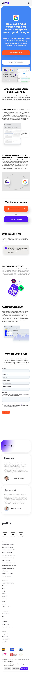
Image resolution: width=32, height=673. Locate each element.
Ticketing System (6, 560)
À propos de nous (6, 634)
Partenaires (5, 636)
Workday (4, 599)
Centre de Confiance (7, 627)
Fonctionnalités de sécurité (9, 565)
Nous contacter (6, 639)
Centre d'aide (5, 624)
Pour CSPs (4, 641)
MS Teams (4, 585)
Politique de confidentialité (22, 659)
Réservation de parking (8, 558)
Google (4, 591)
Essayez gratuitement (7, 573)
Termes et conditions (7, 659)
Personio (4, 593)
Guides (3, 619)
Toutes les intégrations (8, 583)
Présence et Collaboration (8, 550)
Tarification (5, 571)
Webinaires (5, 621)
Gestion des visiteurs (7, 552)
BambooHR (4, 596)
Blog (3, 616)
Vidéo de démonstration (8, 568)
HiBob (3, 601)
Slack (3, 588)
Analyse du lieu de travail (8, 563)
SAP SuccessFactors (7, 606)
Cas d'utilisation (6, 613)
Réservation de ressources (8, 555)
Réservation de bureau (8, 544)
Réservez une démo (7, 576)
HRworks (4, 604)
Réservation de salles (7, 547)
